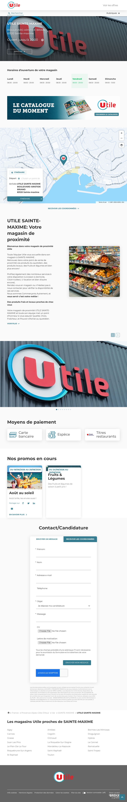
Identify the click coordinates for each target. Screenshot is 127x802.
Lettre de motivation (47, 639)
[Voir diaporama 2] (58, 409)
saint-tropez (94, 751)
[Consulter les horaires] (42, 40)
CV (38, 627)
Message (41, 614)
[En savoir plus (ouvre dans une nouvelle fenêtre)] (63, 108)
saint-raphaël (55, 751)
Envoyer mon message (77, 663)
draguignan (94, 734)
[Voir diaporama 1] (56, 409)
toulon (51, 755)
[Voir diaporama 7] (68, 409)
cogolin (51, 734)
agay (9, 730)
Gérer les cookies (62, 793)
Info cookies (12, 793)
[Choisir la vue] (121, 145)
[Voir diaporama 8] (70, 409)
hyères (91, 738)
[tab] (47, 539)
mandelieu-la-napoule (59, 747)
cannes (11, 734)
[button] (113, 13)
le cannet (93, 742)
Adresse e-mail (44, 575)
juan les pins (14, 742)
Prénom (41, 549)
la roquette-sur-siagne (59, 742)
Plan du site (76, 793)
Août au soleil (21, 493)
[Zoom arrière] (121, 138)
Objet (40, 602)
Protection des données (44, 793)
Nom (39, 563)
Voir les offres (110, 5)
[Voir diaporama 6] (66, 409)
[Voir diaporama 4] (62, 409)
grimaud (52, 738)
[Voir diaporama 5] (64, 409)
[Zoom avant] (121, 133)
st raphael (12, 755)
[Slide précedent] (113, 335)
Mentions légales (25, 793)
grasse (10, 738)
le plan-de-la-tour (16, 747)
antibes (51, 730)
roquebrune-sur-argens (19, 751)
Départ (12, 179)
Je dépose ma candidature (51, 606)
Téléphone (42, 589)
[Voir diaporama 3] (60, 409)
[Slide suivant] (118, 335)
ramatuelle (93, 747)
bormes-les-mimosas (99, 730)
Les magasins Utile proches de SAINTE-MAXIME (50, 722)
